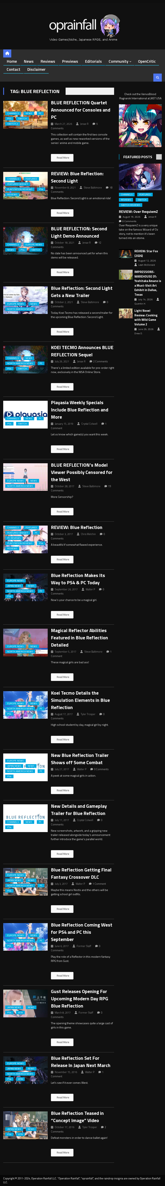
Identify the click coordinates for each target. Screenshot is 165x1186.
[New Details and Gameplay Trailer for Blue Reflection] (25, 818)
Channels (13, 113)
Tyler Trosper (88, 714)
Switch (22, 118)
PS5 (9, 118)
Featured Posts (137, 157)
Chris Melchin (88, 534)
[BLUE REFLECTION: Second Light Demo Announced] (25, 241)
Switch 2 (12, 124)
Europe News (34, 244)
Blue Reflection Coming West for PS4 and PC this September (81, 932)
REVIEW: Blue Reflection (76, 527)
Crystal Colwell (89, 424)
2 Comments (100, 361)
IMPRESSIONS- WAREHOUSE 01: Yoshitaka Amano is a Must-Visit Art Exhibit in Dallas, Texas (147, 283)
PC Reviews (14, 538)
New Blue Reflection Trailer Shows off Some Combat (80, 758)
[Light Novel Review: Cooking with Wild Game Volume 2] (126, 313)
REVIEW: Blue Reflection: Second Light (77, 177)
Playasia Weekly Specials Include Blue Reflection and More (79, 409)
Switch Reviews (130, 205)
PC (40, 113)
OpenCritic (147, 61)
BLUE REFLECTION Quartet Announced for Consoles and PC (80, 110)
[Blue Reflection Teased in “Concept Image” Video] (25, 1125)
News (29, 61)
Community (118, 61)
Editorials (93, 61)
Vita (20, 1012)
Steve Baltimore (93, 188)
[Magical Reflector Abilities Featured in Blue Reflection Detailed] (25, 642)
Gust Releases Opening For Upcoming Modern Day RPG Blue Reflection (79, 998)
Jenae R (84, 124)
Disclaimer (36, 69)
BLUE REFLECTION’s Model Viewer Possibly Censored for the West (81, 472)
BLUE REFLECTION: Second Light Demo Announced (79, 232)
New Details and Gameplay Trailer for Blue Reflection (79, 809)
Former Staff (84, 946)
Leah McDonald (146, 265)
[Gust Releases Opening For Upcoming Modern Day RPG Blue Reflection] (25, 1003)
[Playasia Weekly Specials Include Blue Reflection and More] (25, 414)
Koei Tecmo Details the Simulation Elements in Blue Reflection (80, 700)
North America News (20, 309)
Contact (13, 69)
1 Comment (99, 884)
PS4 (41, 189)
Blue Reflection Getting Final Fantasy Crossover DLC (81, 873)
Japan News (14, 586)
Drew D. (138, 333)
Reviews (47, 61)
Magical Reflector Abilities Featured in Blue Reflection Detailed (79, 637)
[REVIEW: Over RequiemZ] (140, 177)
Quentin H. (140, 303)
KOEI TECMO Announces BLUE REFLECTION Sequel (82, 351)
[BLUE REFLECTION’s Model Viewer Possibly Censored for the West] (25, 477)
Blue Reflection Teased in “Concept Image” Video (77, 1116)
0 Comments (101, 769)
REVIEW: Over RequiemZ (138, 211)
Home (12, 61)
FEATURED (31, 179)
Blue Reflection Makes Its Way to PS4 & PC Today (78, 579)
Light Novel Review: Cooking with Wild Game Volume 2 (146, 318)
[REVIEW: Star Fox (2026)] (126, 254)
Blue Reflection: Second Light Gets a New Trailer (81, 291)
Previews (70, 61)
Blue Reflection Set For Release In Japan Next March (80, 1061)
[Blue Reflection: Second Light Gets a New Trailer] (25, 300)
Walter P (90, 589)
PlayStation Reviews (19, 189)
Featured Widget (17, 184)
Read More (62, 158)
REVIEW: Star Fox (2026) (146, 253)
